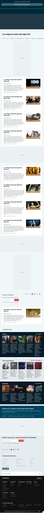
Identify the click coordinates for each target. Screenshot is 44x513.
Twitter (27, 294)
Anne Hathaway (32, 38)
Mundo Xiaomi (5, 490)
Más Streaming (38, 383)
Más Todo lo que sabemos (36, 360)
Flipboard (40, 294)
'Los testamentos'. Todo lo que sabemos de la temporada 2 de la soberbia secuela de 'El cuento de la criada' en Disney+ (30, 374)
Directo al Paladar (29, 483)
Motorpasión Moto (37, 485)
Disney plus (32, 459)
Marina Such (9, 92)
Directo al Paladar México (29, 505)
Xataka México (5, 504)
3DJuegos (11, 483)
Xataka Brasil (5, 506)
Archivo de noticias (8, 329)
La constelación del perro (19, 38)
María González (10, 126)
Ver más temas (5, 468)
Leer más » (20, 90)
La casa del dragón (6, 465)
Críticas (4, 334)
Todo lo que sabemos (8, 360)
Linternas (31, 465)
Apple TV (23, 416)
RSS (37, 294)
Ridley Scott (12, 38)
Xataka (4, 483)
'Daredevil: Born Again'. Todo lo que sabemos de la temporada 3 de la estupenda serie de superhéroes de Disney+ (38, 374)
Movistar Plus (5, 461)
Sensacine (19, 483)
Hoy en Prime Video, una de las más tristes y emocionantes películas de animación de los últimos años (5, 397)
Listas (31, 461)
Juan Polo (8, 197)
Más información (30, 511)
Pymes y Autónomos (13, 496)
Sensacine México (21, 504)
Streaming (5, 383)
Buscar (40, 474)
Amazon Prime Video (17, 416)
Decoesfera (4, 496)
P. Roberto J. (8, 322)
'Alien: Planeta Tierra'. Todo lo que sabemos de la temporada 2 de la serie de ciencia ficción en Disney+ (13, 373)
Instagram (35, 294)
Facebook (30, 294)
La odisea (28, 416)
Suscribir (16, 299)
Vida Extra (12, 485)
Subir (38, 478)
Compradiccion (5, 497)
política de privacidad (15, 302)
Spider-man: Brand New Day (21, 465)
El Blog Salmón (12, 494)
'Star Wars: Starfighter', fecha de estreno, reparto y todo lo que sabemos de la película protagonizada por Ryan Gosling (5, 374)
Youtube (32, 294)
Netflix (17, 461)
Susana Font (9, 143)
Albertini (8, 216)
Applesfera (4, 486)
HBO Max (32, 416)
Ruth (7, 180)
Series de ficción (7, 83)
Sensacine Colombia (21, 506)
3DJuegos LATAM (13, 504)
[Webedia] (5, 478)
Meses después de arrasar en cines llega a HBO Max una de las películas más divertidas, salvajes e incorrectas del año (21, 397)
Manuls (8, 109)
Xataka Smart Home (6, 488)
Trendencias (4, 494)
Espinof (19, 485)
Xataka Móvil (5, 485)
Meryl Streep (27, 38)
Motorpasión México (37, 504)
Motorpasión (36, 483)
